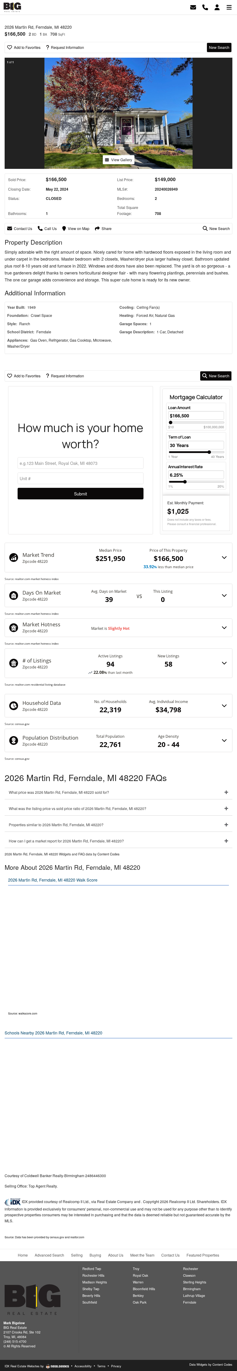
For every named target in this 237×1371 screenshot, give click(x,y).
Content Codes (108, 854)
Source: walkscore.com (22, 1013)
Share (107, 228)
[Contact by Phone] (205, 6)
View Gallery (121, 159)
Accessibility (83, 1366)
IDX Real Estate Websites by (25, 1366)
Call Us (50, 228)
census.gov (22, 724)
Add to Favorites (27, 47)
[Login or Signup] (217, 6)
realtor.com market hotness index (37, 579)
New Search (219, 47)
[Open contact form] (193, 6)
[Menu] (229, 6)
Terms (101, 1366)
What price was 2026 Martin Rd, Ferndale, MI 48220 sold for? (59, 792)
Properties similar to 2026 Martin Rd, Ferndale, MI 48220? (56, 824)
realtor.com (77, 1237)
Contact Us (23, 228)
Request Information (67, 47)
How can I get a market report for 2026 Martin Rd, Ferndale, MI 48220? (66, 841)
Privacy (116, 1366)
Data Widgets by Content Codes (210, 1364)
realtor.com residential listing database (40, 685)
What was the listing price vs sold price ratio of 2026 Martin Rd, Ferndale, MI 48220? (77, 808)
